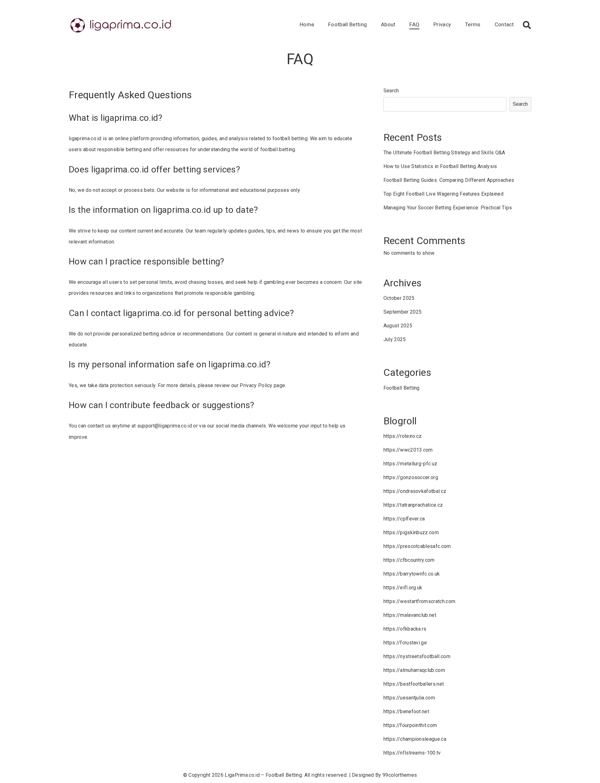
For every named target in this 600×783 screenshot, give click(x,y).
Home (307, 24)
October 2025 (399, 298)
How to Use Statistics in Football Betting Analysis (440, 166)
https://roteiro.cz (402, 436)
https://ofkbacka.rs (405, 629)
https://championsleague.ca (414, 739)
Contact (504, 24)
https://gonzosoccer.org (410, 477)
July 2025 (394, 339)
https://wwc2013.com (408, 450)
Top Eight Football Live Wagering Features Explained (443, 194)
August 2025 (397, 326)
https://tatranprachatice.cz (413, 505)
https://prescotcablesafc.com (417, 546)
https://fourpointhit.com (410, 725)
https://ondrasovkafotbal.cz (415, 491)
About (388, 24)
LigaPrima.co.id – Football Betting (263, 775)
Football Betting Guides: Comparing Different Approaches (448, 180)
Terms (473, 24)
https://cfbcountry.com (409, 560)
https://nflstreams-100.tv (412, 753)
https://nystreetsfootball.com (416, 656)
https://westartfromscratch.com (419, 601)
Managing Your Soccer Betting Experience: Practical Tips (447, 208)
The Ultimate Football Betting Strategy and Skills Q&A (444, 153)
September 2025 (402, 312)
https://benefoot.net (406, 711)
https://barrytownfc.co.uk (411, 574)
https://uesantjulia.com (409, 698)
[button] (526, 25)
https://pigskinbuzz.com (411, 532)
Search (391, 91)
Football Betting (347, 24)
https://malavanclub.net (409, 615)
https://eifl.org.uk (402, 588)
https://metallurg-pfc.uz (410, 464)
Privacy (442, 24)
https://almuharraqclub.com (414, 670)
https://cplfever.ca (404, 519)
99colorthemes (399, 775)
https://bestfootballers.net (413, 684)
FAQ (414, 24)
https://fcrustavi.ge (405, 643)
